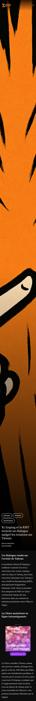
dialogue (6, 515)
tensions (18, 515)
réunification (8, 521)
